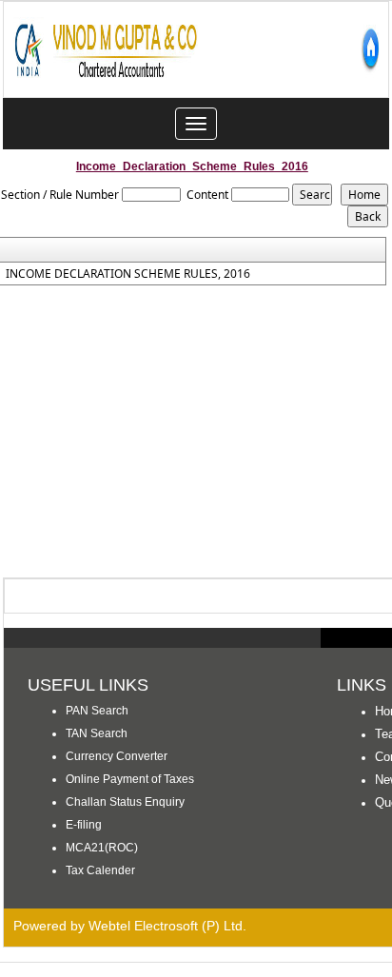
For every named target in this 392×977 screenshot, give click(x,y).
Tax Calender (100, 870)
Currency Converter (116, 756)
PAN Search (97, 710)
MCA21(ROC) (102, 847)
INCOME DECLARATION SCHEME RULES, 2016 (128, 274)
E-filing (84, 824)
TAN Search (96, 733)
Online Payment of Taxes (130, 779)
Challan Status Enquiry (125, 802)
